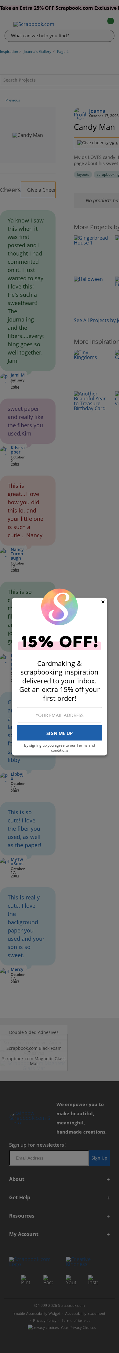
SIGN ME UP (59, 733)
